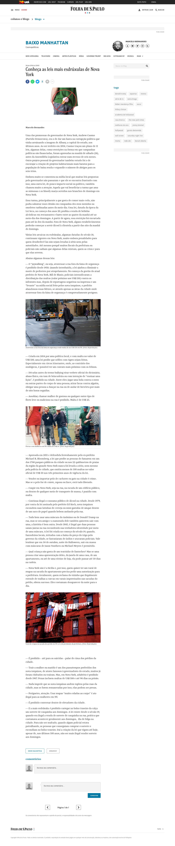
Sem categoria (32, 56)
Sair (151, 10)
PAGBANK (61, 2)
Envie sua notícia (35, 751)
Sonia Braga (132, 99)
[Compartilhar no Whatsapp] (32, 82)
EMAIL (153, 2)
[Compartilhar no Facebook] (27, 82)
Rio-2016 (107, 56)
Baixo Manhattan (47, 42)
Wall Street (119, 135)
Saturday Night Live (135, 135)
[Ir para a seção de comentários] (47, 82)
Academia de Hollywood (124, 114)
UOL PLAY (79, 2)
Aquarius (133, 93)
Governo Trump (94, 56)
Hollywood (119, 130)
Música (130, 56)
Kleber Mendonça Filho (124, 104)
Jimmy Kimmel (138, 125)
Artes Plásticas (69, 56)
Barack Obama (140, 141)
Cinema (56, 56)
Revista (143, 93)
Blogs (38, 19)
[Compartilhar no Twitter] (37, 82)
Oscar (139, 104)
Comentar (94, 795)
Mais (139, 56)
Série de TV (119, 99)
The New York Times (136, 120)
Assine (24, 10)
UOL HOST (52, 2)
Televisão (45, 56)
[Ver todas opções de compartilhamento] (42, 82)
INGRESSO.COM (40, 2)
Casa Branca (120, 120)
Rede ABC (127, 141)
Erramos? (53, 751)
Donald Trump (120, 93)
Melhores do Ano (121, 125)
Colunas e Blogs (20, 19)
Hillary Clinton (120, 109)
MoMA (117, 141)
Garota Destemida (134, 130)
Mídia (81, 56)
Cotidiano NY (119, 56)
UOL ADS (88, 2)
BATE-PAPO (141, 2)
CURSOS (70, 2)
